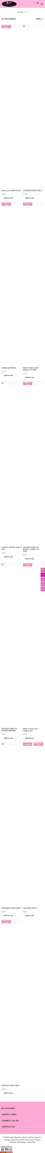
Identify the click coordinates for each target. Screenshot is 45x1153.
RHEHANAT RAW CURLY (11, 908)
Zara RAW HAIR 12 (30, 908)
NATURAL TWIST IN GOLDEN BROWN (9, 730)
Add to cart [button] (8, 198)
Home (21, 12)
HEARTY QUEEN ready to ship (12, 548)
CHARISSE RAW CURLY (32, 190)
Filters (38, 19)
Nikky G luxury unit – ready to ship (31, 730)
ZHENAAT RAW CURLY (11, 1085)
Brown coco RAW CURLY (11, 190)
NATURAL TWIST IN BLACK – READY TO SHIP (31, 549)
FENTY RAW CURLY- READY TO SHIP (31, 369)
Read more (29, 738)
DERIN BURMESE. (9, 368)
